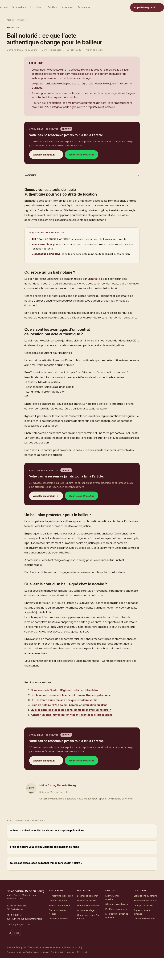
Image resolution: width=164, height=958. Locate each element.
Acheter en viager (86, 910)
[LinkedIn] (10, 933)
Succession (19, 7)
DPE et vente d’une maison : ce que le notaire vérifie (64, 700)
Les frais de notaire (86, 900)
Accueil (4, 7)
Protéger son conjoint (116, 909)
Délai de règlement (58, 900)
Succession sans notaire (57, 912)
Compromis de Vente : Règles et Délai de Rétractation (65, 690)
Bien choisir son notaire (145, 900)
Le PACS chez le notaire (113, 897)
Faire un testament (58, 918)
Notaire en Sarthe (24, 952)
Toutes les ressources (144, 918)
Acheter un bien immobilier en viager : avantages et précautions (71, 714)
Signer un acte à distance (142, 912)
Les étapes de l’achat (87, 895)
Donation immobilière (88, 905)
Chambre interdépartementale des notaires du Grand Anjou (56, 947)
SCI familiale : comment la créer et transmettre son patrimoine (71, 695)
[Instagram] (17, 933)
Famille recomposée (59, 905)
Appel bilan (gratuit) (145, 7)
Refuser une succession (61, 895)
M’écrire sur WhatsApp (81, 154)
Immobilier (36, 7)
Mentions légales (41, 952)
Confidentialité (57, 952)
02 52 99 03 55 (14, 915)
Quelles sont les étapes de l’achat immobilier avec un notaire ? (71, 710)
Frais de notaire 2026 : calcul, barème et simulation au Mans (69, 705)
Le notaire (67, 7)
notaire (95, 278)
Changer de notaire (143, 905)
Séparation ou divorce (116, 904)
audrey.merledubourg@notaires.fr (24, 918)
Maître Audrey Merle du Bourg (57, 785)
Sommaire (30, 175)
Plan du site (82, 952)
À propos (11, 952)
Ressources (84, 7)
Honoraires (71, 952)
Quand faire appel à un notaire (88, 917)
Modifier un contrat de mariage (116, 916)
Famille (52, 7)
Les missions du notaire (145, 895)
